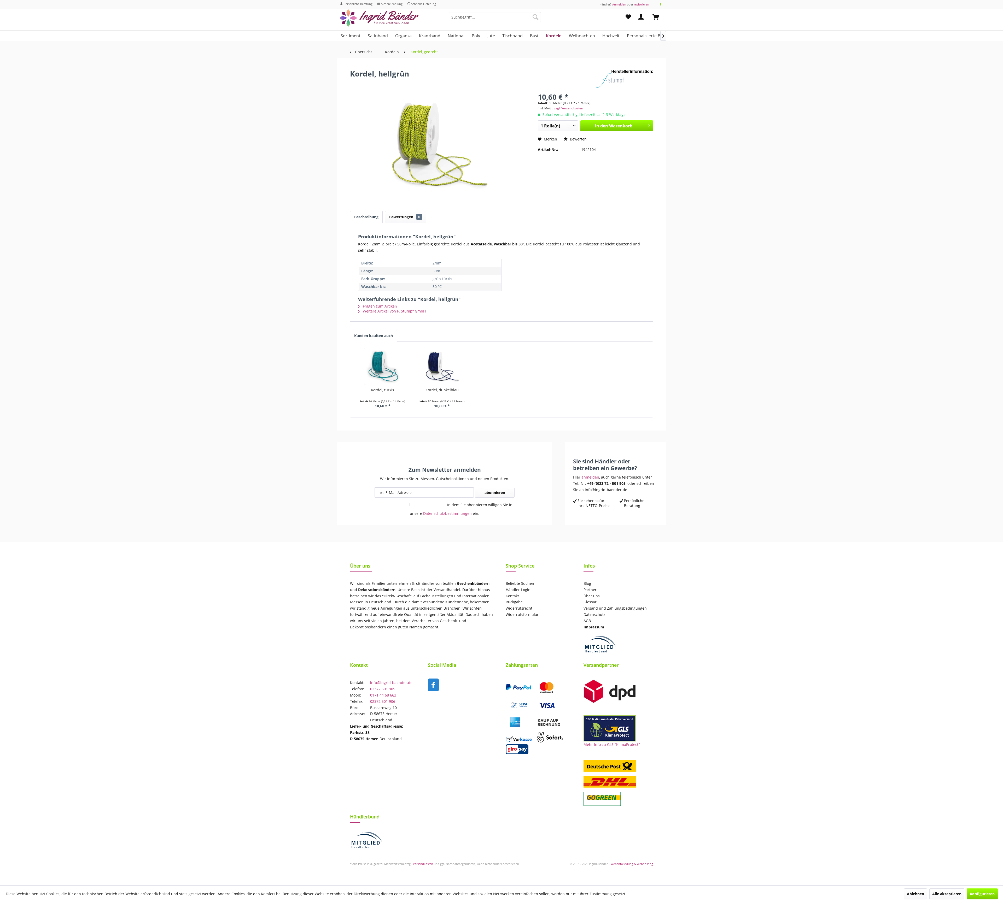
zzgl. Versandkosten (568, 108)
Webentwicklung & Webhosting (632, 864)
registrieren (641, 4)
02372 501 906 (382, 701)
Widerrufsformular (522, 614)
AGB (587, 620)
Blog (587, 583)
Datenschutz (594, 614)
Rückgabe (514, 601)
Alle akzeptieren (946, 893)
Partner (590, 589)
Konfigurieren (982, 893)
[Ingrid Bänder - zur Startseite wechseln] (379, 18)
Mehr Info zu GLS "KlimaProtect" (612, 744)
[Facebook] (660, 4)
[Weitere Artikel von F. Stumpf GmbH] (624, 79)
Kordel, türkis (382, 389)
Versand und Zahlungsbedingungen (615, 608)
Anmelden (619, 4)
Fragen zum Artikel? (379, 306)
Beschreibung (366, 216)
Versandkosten (423, 864)
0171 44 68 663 (383, 695)
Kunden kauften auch (373, 335)
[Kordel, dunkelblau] (442, 366)
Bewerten (578, 139)
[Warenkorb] (658, 17)
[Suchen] (535, 17)
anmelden (590, 477)
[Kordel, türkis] (383, 366)
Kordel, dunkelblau (442, 389)
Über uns (592, 595)
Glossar (590, 601)
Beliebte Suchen (520, 583)
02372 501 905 (382, 688)
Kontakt (512, 595)
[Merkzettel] (628, 17)
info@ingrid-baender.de (391, 682)
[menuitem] (495, 19)
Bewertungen (404, 216)
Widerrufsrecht (519, 608)
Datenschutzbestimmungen (447, 513)
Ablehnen (915, 893)
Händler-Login (518, 589)
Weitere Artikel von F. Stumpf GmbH (394, 311)
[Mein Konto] (642, 17)
